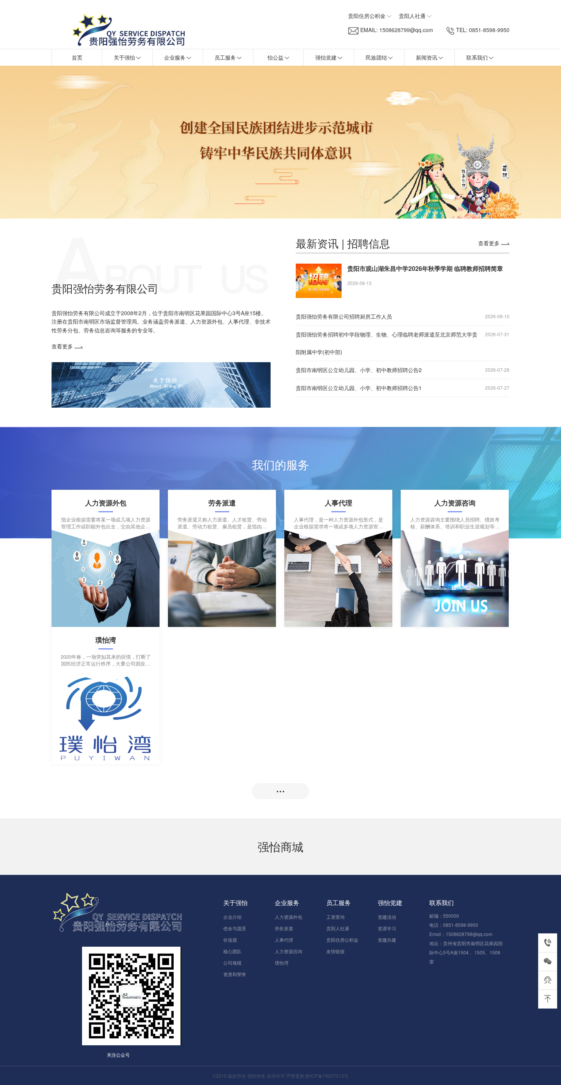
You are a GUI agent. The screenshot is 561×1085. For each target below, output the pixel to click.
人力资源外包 (288, 916)
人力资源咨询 (288, 951)
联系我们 (477, 57)
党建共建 (387, 939)
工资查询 (335, 916)
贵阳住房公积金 (342, 939)
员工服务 (225, 57)
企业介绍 (232, 916)
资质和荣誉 (234, 974)
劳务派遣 (284, 928)
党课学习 (387, 928)
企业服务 (174, 57)
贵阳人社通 (337, 928)
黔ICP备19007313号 (327, 1075)
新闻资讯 (426, 57)
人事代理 (284, 939)
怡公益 (276, 57)
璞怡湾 (282, 962)
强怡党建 (326, 57)
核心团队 (232, 951)
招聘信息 (368, 243)
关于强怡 (124, 57)
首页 (77, 57)
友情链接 (335, 951)
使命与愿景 (234, 928)
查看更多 (63, 346)
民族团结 (376, 57)
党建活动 (387, 916)
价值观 (230, 939)
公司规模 (232, 962)
